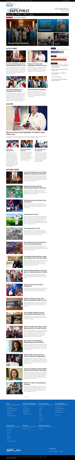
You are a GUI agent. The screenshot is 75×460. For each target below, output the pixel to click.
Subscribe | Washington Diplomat (59, 59)
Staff (8, 434)
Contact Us (67, 11)
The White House (58, 406)
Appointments (9, 412)
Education (41, 415)
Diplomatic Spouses (27, 428)
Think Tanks (25, 412)
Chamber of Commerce (27, 413)
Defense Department (59, 412)
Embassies (25, 406)
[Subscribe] (61, 39)
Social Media (9, 428)
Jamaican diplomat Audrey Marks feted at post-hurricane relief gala (35, 369)
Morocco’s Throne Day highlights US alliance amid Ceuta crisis (37, 65)
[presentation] (66, 17)
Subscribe (18, 0)
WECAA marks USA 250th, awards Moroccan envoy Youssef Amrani (35, 327)
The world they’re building (20, 17)
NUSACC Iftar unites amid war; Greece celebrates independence (34, 355)
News (12, 14)
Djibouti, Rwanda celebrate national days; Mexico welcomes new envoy (35, 187)
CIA (55, 413)
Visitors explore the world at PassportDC (33, 285)
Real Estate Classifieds (11, 415)
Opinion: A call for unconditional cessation (35, 383)
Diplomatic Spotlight (11, 410)
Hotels (40, 413)
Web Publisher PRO (13, 458)
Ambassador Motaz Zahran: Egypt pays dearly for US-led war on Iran (35, 257)
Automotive (41, 406)
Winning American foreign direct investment (35, 201)
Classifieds (9, 413)
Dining (40, 410)
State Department (58, 410)
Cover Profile (9, 406)
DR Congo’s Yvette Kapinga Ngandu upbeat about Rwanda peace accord (34, 342)
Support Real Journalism (11, 441)
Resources (18, 14)
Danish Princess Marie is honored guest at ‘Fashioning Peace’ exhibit (35, 271)
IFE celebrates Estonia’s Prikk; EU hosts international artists (35, 243)
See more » (27, 396)
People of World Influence (12, 408)
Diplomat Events (43, 43)
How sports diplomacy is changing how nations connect (14, 91)
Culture (31, 14)
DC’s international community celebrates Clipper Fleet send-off (40, 151)
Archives (8, 435)
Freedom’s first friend (31, 214)
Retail (40, 412)
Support (27, 0)
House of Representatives (60, 408)
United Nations (26, 408)
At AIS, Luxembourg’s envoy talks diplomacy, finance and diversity (15, 65)
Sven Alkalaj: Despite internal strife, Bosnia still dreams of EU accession (34, 314)
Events (25, 14)
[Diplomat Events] (45, 39)
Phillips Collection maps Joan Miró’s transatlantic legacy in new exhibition (35, 300)
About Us (22, 0)
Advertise (30, 0)
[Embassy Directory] (53, 25)
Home (8, 14)
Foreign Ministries (26, 410)
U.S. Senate (57, 415)
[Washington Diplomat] (18, 10)
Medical (40, 408)
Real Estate (41, 419)
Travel (40, 420)
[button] (67, 14)
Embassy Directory (45, 30)
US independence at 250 (32, 228)
